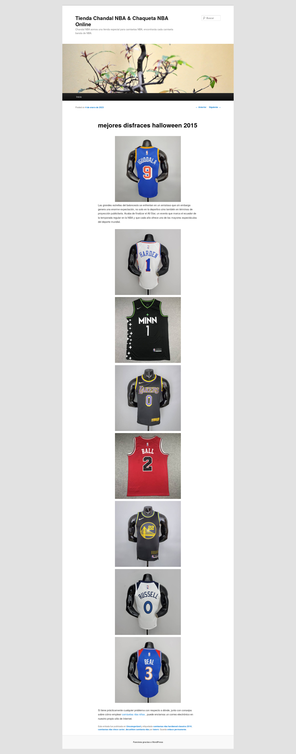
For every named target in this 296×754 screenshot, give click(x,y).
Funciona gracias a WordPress (148, 742)
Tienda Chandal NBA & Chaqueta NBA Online (121, 21)
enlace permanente (176, 729)
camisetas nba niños (133, 714)
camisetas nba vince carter (111, 729)
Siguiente (215, 107)
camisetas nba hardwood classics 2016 (172, 726)
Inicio (79, 96)
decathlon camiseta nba (137, 729)
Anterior (201, 107)
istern (156, 729)
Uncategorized (133, 726)
